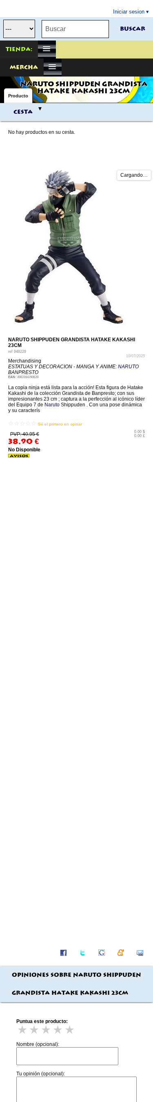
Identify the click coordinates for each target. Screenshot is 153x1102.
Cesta (23, 112)
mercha (24, 67)
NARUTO (128, 367)
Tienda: (19, 49)
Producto (18, 95)
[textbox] (75, 29)
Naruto (52, 405)
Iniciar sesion (128, 12)
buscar (132, 29)
